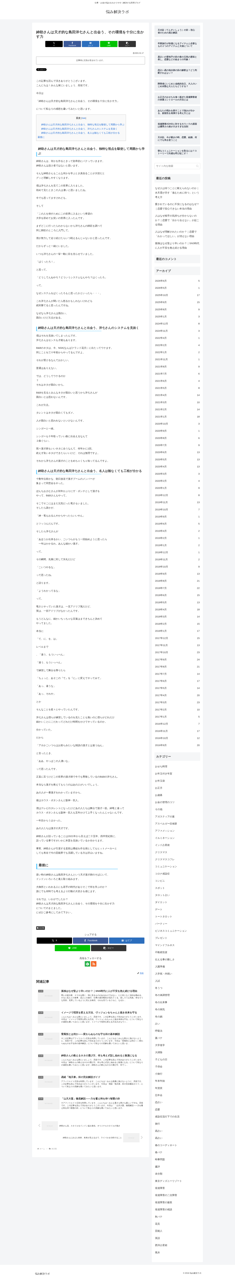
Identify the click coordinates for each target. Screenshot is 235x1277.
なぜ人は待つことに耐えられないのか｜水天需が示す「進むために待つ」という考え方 (177, 192)
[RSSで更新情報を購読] (93, 964)
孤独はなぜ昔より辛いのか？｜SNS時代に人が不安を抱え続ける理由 (177, 245)
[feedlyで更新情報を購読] (87, 964)
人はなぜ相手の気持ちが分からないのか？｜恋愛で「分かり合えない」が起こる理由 (177, 220)
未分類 (41, 928)
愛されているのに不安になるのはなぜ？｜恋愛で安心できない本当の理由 (177, 206)
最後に (41, 137)
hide (84, 118)
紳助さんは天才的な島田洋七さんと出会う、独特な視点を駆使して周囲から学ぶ (82, 124)
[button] (127, 44)
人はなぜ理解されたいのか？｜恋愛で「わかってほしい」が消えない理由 (176, 233)
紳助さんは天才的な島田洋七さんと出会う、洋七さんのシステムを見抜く (79, 129)
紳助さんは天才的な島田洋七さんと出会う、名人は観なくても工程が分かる (80, 133)
